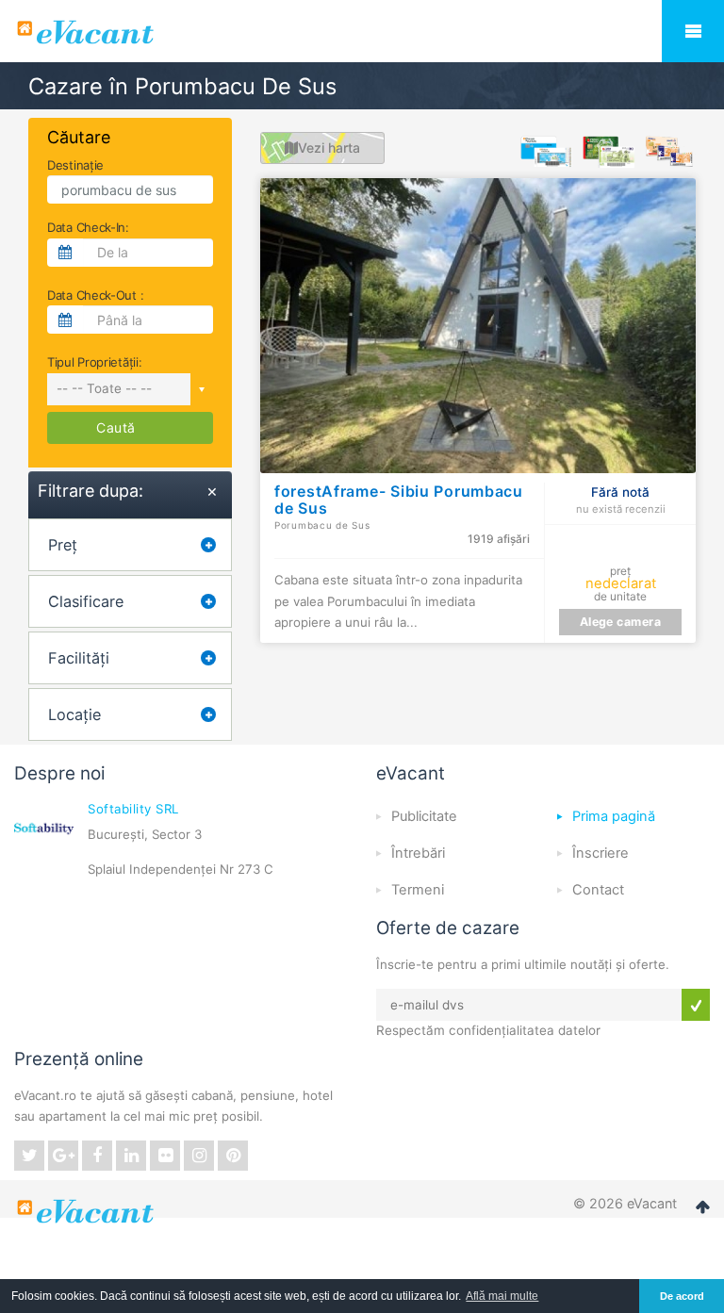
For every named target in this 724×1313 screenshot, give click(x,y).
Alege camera (621, 622)
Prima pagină (613, 816)
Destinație (75, 164)
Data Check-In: (88, 227)
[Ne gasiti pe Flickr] (165, 1156)
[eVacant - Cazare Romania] (87, 1211)
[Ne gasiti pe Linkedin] (131, 1156)
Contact (598, 889)
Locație (74, 714)
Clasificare (85, 601)
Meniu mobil (693, 31)
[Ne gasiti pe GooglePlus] (63, 1156)
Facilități (78, 657)
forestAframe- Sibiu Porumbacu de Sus (398, 499)
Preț (62, 544)
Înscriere (600, 853)
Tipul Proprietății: (94, 361)
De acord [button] (682, 1296)
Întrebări (418, 853)
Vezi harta (329, 148)
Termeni (417, 889)
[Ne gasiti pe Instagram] (199, 1156)
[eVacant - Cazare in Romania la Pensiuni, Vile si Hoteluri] (362, 32)
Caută (116, 427)
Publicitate (424, 816)
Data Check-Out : (95, 295)
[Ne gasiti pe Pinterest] (233, 1156)
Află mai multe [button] (502, 1296)
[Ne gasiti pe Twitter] (29, 1156)
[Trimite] (696, 1005)
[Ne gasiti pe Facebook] (97, 1156)
